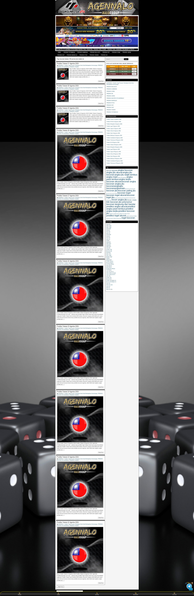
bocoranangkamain (115, 188)
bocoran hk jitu (132, 188)
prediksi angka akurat (116, 206)
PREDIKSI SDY (106, 52)
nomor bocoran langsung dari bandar (120, 203)
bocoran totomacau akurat (127, 197)
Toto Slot (108, 247)
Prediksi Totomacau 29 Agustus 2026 (115, 163)
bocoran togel (124, 193)
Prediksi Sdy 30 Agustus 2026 (113, 156)
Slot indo (108, 231)
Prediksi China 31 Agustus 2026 (114, 130)
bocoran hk (127, 188)
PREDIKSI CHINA (116, 52)
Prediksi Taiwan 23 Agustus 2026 (68, 457)
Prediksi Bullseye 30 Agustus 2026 (114, 158)
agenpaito (115, 170)
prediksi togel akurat (116, 215)
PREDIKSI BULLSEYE (95, 52)
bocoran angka (128, 181)
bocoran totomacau (118, 197)
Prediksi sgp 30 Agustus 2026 (113, 149)
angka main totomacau (122, 177)
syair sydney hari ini (110, 274)
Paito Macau (109, 265)
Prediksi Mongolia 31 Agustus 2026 (114, 124)
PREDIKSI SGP (60, 55)
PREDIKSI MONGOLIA (72, 55)
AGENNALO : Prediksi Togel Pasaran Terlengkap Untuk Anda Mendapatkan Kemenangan (77, 65)
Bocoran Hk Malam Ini (111, 281)
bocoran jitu (112, 190)
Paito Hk (108, 283)
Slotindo (108, 230)
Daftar (134, 69)
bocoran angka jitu (115, 183)
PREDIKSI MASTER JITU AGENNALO (115, 98)
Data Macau (109, 267)
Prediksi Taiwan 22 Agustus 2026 (68, 522)
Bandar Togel (109, 256)
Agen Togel (108, 225)
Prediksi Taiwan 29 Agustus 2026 (68, 108)
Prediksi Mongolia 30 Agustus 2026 (114, 147)
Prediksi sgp (109, 249)
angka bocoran (125, 170)
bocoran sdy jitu (114, 193)
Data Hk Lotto (109, 289)
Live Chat (174, 594)
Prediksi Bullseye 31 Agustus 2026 (114, 135)
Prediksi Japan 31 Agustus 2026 (114, 128)
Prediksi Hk (108, 277)
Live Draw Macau (110, 264)
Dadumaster (109, 259)
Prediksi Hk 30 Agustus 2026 (113, 142)
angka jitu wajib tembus (126, 174)
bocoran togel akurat (116, 195)
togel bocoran (128, 218)
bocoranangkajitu (114, 186)
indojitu (134, 200)
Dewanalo (108, 252)
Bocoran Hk (108, 278)
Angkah (108, 258)
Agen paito (108, 243)
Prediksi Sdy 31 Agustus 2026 (113, 133)
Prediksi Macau (109, 261)
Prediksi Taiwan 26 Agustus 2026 (68, 261)
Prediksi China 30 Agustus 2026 (114, 153)
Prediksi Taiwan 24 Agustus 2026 (68, 392)
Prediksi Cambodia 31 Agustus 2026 (115, 137)
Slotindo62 (108, 228)
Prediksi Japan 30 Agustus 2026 (114, 151)
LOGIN (58, 594)
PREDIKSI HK (104, 55)
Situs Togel (108, 255)
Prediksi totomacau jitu (117, 218)
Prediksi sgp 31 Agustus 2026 (113, 126)
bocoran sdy (108, 193)
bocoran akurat (113, 181)
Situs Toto (108, 253)
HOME (59, 52)
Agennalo (108, 224)
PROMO (19, 594)
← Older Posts (60, 586)
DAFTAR (97, 594)
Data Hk (108, 287)
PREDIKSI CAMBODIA (82, 52)
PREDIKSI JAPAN (126, 52)
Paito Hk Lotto (109, 284)
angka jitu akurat (114, 172)
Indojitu (108, 240)
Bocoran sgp (109, 250)
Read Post (101, 81)
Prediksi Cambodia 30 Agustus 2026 (115, 160)
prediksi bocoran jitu (120, 212)
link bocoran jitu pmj (116, 202)
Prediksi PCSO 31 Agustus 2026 (114, 121)
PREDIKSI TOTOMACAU (69, 52)
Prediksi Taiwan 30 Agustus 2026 (68, 86)
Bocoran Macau (109, 262)
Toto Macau (108, 270)
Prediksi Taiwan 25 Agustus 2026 (68, 326)
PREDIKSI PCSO (83, 55)
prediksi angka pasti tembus (120, 207)
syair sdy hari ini (110, 271)
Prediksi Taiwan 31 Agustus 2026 (68, 63)
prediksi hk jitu (116, 213)
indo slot (108, 233)
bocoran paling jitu (127, 190)
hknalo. (130, 200)
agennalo (108, 170)
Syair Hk (108, 286)
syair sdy (108, 276)
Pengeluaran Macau (110, 268)
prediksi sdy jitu (127, 213)
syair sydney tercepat (111, 273)
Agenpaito (108, 242)
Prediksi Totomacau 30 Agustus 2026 (115, 140)
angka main (112, 177)
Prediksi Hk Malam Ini (111, 280)
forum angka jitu (119, 199)
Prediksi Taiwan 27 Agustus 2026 (68, 196)
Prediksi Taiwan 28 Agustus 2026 (68, 130)
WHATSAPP (135, 594)
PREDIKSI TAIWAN (94, 55)
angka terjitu (125, 179)
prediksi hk (111, 213)
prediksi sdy (121, 213)
